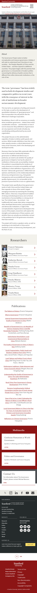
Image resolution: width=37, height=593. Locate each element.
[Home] (15, 6)
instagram (10, 492)
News (3, 532)
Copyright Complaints (25, 586)
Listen (6, 447)
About (3, 536)
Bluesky (25, 526)
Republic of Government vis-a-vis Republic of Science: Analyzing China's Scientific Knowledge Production (18, 329)
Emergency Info (10, 576)
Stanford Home (9, 569)
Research (4, 521)
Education (4, 523)
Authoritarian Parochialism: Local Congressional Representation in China (18, 339)
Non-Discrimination (24, 580)
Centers (4, 530)
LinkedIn (25, 530)
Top (21, 556)
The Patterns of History (12, 311)
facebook (21, 492)
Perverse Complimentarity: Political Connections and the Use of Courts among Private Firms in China (18, 390)
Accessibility (21, 583)
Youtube (28, 526)
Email (5, 482)
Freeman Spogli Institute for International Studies (18, 14)
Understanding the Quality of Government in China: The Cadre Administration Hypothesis (18, 376)
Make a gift (30, 544)
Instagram (21, 530)
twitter (5, 492)
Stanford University (8, 1)
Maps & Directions (10, 571)
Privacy (20, 572)
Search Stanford (10, 574)
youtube (27, 492)
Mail (21, 526)
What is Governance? (12, 315)
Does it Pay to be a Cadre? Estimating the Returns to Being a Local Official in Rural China (18, 400)
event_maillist (32, 492)
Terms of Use (22, 569)
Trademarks (21, 577)
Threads (28, 530)
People (4, 527)
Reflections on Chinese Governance (15, 419)
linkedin (16, 492)
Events (3, 534)
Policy (3, 525)
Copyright (21, 575)
